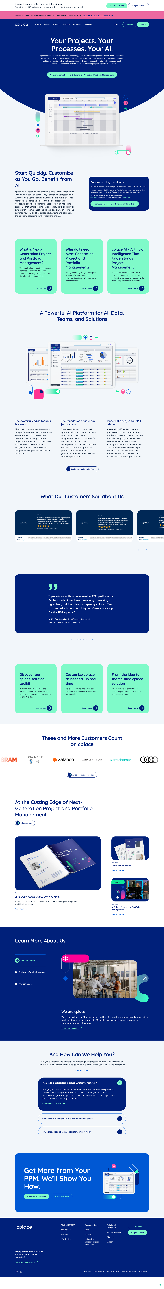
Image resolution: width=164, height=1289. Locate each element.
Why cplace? (66, 1230)
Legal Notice (110, 1271)
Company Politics (98, 1271)
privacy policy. (127, 197)
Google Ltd (93, 197)
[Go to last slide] (138, 550)
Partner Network (114, 1232)
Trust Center (87, 1271)
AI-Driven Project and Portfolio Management (125, 908)
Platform (64, 1234)
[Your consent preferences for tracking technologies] (160, 1285)
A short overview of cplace (37, 897)
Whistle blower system (129, 1271)
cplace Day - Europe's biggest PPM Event (92, 1242)
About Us (111, 1237)
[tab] (80, 639)
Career (110, 1242)
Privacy (117, 1271)
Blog (87, 1230)
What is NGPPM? (68, 1225)
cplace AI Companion (121, 865)
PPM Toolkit (66, 1239)
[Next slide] (146, 550)
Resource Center (92, 1225)
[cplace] (21, 24)
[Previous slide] (72, 640)
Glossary (88, 1234)
